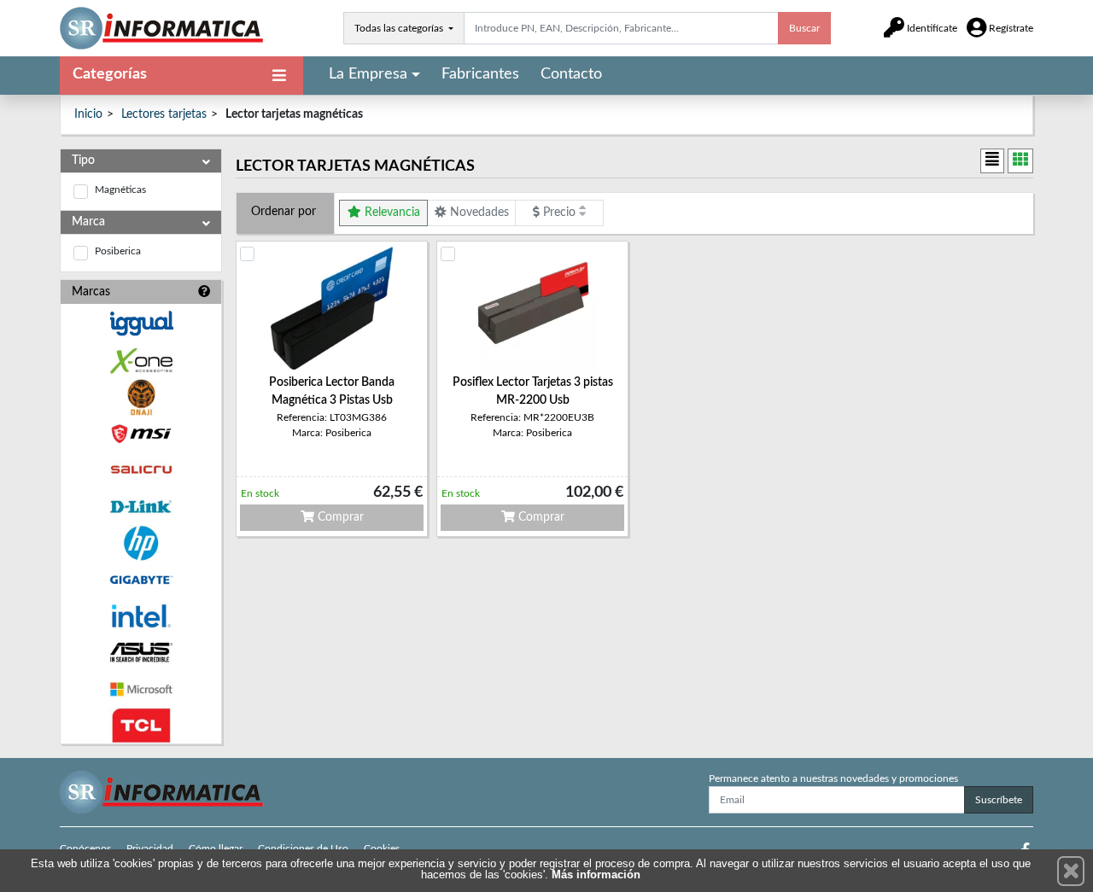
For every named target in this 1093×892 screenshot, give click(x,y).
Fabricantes (480, 74)
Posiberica (118, 251)
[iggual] (141, 323)
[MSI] (141, 434)
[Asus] (141, 652)
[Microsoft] (141, 689)
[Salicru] (141, 470)
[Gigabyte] (141, 580)
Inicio (88, 114)
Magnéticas (120, 189)
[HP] (141, 543)
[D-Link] (141, 506)
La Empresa (368, 74)
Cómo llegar (216, 848)
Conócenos (85, 848)
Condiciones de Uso (303, 848)
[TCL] (141, 726)
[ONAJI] (141, 397)
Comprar (339, 517)
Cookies (382, 848)
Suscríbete (998, 800)
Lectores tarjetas (164, 114)
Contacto (571, 74)
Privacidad (149, 848)
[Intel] (141, 616)
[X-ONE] (141, 360)
